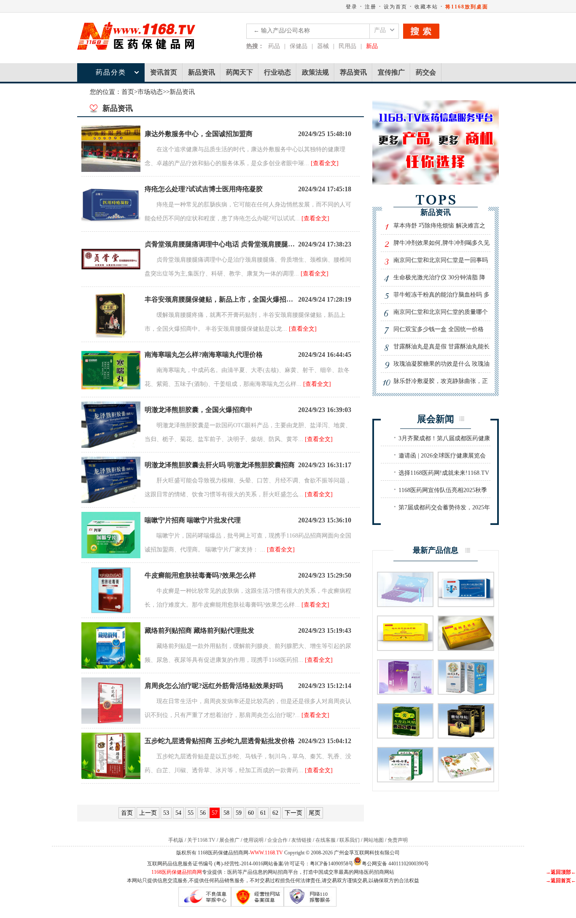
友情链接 (301, 840)
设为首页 (395, 7)
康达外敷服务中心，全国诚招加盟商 (199, 133)
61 (263, 813)
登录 (352, 7)
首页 (127, 91)
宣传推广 (391, 72)
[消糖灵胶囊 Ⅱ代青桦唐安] (466, 648)
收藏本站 (426, 7)
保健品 (298, 46)
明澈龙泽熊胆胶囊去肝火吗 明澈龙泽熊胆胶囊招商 (220, 464)
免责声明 (398, 840)
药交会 (426, 72)
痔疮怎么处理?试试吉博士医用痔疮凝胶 (204, 189)
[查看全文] (325, 163)
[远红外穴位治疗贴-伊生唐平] (466, 604)
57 (215, 813)
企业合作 (277, 840)
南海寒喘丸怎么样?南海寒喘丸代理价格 (204, 354)
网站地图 (373, 840)
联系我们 (349, 840)
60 (251, 813)
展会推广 (229, 840)
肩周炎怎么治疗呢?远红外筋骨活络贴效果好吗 (214, 685)
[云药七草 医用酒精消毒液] (466, 692)
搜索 (421, 31)
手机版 (175, 840)
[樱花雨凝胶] (466, 779)
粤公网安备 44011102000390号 (395, 863)
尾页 (314, 813)
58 (226, 813)
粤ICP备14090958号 (331, 864)
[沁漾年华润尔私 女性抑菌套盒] (405, 604)
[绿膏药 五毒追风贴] (405, 736)
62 (275, 813)
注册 (371, 7)
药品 (274, 46)
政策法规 (315, 72)
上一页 (148, 813)
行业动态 (277, 72)
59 (239, 813)
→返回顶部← (561, 872)
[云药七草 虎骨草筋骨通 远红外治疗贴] (405, 779)
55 (191, 813)
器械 (323, 46)
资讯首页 (163, 72)
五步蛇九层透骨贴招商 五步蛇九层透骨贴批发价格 (220, 740)
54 (178, 813)
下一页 (293, 813)
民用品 (347, 46)
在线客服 (325, 840)
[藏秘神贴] (466, 736)
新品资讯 (201, 72)
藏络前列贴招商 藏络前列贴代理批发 (199, 630)
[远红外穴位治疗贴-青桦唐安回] (405, 648)
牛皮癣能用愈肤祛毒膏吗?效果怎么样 (200, 575)
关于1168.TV (201, 840)
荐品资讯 (353, 72)
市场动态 (150, 91)
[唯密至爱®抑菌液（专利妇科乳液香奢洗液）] (405, 692)
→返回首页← (561, 880)
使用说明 (253, 840)
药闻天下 (239, 72)
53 (166, 813)
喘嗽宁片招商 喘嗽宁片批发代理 (193, 520)
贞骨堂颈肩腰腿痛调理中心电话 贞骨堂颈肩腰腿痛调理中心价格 (240, 244)
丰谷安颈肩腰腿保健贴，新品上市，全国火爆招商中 (222, 299)
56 (203, 813)
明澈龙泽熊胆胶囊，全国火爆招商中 (199, 409)
